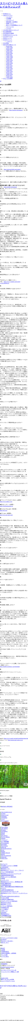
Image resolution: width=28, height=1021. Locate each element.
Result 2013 (9, 75)
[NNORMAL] (4, 831)
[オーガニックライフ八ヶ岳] (8, 970)
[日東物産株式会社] (5, 885)
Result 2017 (9, 64)
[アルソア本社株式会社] (7, 872)
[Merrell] (2, 832)
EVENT (7, 39)
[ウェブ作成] (6, 932)
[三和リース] (3, 911)
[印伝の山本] (6, 922)
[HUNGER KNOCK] (6, 848)
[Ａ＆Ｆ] (2, 819)
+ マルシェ (9, 41)
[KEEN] (2, 834)
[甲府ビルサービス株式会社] (8, 877)
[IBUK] (2, 854)
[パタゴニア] (3, 840)
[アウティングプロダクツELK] (8, 938)
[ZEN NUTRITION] (5, 855)
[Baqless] (2, 851)
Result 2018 (9, 61)
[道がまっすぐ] (4, 942)
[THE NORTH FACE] (6, 812)
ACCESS (8, 36)
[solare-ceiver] (3, 858)
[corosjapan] (3, 816)
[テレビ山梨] (3, 954)
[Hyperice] (3, 830)
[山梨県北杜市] (4, 951)
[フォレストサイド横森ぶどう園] (9, 971)
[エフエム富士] (4, 956)
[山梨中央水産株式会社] (7, 890)
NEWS (7, 38)
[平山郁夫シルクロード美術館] (8, 865)
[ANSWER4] (3, 817)
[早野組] (2, 878)
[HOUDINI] (3, 844)
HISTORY (9, 44)
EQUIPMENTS (8, 33)
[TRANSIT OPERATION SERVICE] (10, 896)
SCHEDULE (10, 35)
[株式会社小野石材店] (6, 806)
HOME (7, 13)
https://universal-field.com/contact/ (12, 169)
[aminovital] (3, 857)
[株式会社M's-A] (4, 914)
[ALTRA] (2, 813)
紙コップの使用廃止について (14, 25)
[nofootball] (3, 912)
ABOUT (8, 15)
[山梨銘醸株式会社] (5, 915)
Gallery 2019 (9, 60)
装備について (10, 23)
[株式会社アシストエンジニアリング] (10, 873)
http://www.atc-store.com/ (6, 515)
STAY (6, 43)
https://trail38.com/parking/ (15, 110)
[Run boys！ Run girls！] (6, 941)
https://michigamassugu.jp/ (6, 506)
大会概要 (8, 18)
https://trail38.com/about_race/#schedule (10, 666)
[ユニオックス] (4, 880)
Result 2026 (9, 46)
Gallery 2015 (9, 71)
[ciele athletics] (4, 828)
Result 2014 (9, 73)
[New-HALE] (3, 835)
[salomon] (2, 838)
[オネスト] (3, 888)
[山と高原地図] (4, 841)
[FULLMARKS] (4, 843)
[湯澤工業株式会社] (5, 883)
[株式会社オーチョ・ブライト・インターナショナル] (14, 894)
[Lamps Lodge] (4, 978)
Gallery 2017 (9, 66)
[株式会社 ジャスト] (6, 904)
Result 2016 (9, 67)
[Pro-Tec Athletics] (5, 837)
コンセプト (9, 17)
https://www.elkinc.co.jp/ (6, 501)
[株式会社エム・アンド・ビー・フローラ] (12, 870)
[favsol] (2, 850)
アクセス (8, 28)
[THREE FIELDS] (5, 853)
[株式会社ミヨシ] (5, 868)
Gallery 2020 (9, 57)
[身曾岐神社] (3, 963)
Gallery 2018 (9, 63)
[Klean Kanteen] (4, 820)
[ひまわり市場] (4, 898)
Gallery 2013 (9, 77)
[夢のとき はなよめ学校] (7, 979)
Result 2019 (9, 59)
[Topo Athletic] (4, 827)
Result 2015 (9, 70)
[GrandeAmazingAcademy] (7, 967)
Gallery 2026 (9, 47)
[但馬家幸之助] (4, 907)
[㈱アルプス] (3, 864)
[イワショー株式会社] (6, 906)
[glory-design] (6, 927)
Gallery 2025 (9, 50)
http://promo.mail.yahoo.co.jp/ (15, 740)
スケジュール (10, 26)
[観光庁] (2, 948)
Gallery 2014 (9, 74)
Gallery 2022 (9, 56)
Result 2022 (9, 54)
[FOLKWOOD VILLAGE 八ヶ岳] (9, 891)
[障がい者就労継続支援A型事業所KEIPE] (11, 886)
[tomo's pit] (3, 847)
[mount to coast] (4, 815)
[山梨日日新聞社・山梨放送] (8, 953)
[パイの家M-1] (4, 909)
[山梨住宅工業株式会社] (7, 899)
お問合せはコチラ (5, 1001)
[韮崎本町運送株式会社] (7, 875)
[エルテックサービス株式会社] (8, 901)
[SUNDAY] (3, 939)
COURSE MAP (11, 30)
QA (7, 78)
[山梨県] (2, 950)
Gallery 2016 (9, 68)
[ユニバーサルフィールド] (7, 981)
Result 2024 (9, 52)
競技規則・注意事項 (11, 22)
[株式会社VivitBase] (5, 902)
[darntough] (6, 825)
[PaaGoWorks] (4, 846)
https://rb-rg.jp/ (3, 510)
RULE (7, 31)
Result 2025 (9, 49)
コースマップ (10, 20)
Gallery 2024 (9, 53)
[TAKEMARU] (4, 867)
